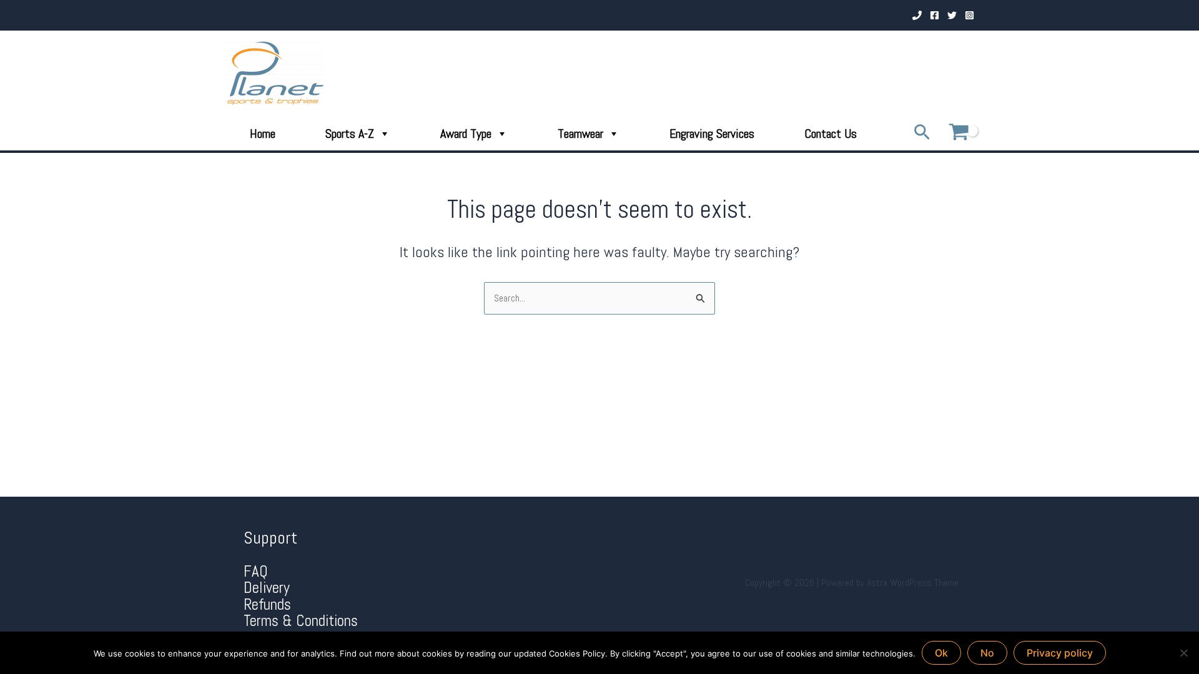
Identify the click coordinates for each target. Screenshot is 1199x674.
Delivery (267, 587)
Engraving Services (711, 133)
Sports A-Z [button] (349, 133)
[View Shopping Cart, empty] (958, 133)
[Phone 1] (917, 15)
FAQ (256, 571)
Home (262, 133)
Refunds (267, 604)
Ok (941, 653)
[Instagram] (969, 15)
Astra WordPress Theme (913, 582)
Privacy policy (1060, 653)
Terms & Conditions (301, 620)
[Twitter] (952, 15)
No (987, 653)
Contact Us (830, 133)
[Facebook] (934, 15)
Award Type (465, 133)
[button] (922, 133)
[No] (1183, 653)
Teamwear (580, 133)
